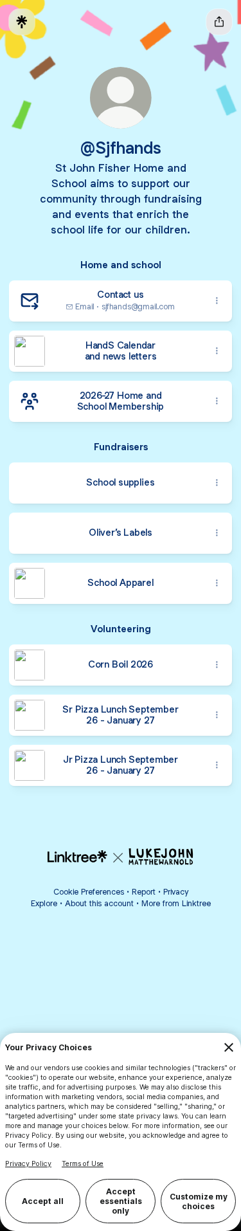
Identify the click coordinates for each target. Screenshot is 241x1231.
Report (144, 891)
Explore (44, 903)
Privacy (175, 891)
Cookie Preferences (88, 891)
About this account (99, 903)
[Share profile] (219, 22)
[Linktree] (22, 22)
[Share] (216, 301)
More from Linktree (176, 903)
